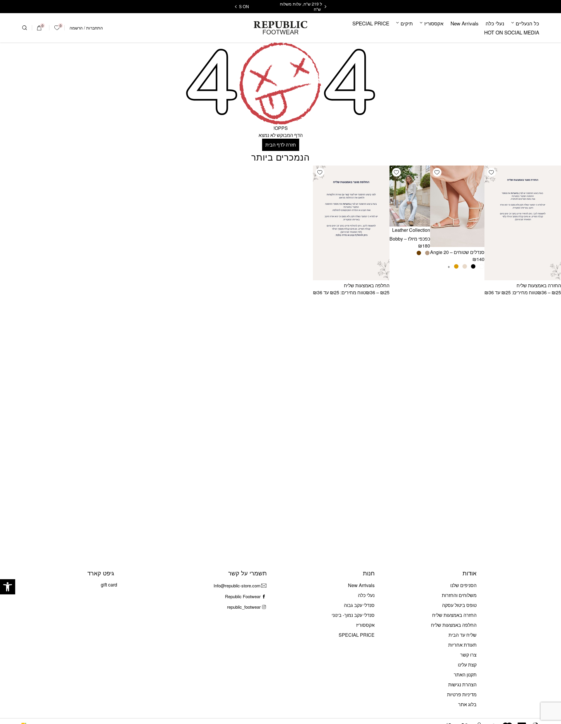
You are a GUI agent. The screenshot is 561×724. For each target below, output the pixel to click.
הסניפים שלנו (463, 585)
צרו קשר (468, 654)
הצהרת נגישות (462, 684)
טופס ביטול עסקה (459, 605)
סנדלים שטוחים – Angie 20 (457, 252)
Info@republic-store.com (237, 585)
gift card (109, 584)
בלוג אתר (467, 704)
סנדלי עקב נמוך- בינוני (353, 615)
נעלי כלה (495, 23)
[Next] (236, 6)
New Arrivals (465, 23)
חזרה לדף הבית (280, 144)
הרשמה (76, 28)
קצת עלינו (467, 664)
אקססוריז (434, 23)
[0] (39, 27)
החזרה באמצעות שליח (539, 285)
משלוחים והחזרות (459, 595)
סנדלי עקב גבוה (359, 605)
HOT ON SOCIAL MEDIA (511, 32)
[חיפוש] (24, 27)
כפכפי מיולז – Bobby (409, 238)
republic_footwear (244, 607)
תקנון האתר (465, 674)
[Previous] (325, 6)
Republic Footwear (243, 596)
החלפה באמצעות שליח (366, 285)
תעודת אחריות (462, 644)
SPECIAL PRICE (370, 23)
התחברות (94, 28)
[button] (7, 586)
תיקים (407, 23)
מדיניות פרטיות (462, 694)
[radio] (481, 266)
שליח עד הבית (463, 634)
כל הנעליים (527, 23)
